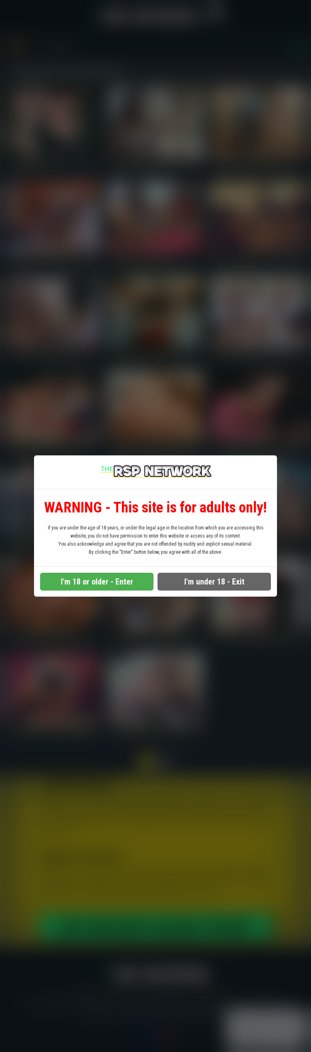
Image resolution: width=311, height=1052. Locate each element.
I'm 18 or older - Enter (97, 582)
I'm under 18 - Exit (214, 582)
